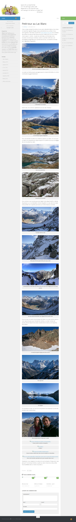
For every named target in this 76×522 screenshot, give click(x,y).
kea (12, 44)
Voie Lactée (4, 52)
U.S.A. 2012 (5, 67)
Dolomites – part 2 (50, 484)
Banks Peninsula (10, 36)
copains (4, 41)
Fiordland (16, 41)
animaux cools (6, 34)
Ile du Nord (5, 44)
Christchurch (5, 39)
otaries (5, 45)
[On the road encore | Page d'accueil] (10, 10)
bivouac (4, 37)
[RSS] (16, 18)
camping (11, 38)
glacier (13, 42)
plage (8, 46)
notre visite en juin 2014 (46, 32)
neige (3, 45)
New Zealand (5, 59)
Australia (4, 36)
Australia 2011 (6, 73)
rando (30, 470)
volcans (9, 52)
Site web (25, 506)
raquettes (4, 49)
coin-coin (14, 39)
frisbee (3, 42)
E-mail (42, 502)
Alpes (23, 18)
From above (8, 42)
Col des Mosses (69, 42)
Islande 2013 (5, 64)
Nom (24, 502)
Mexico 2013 (5, 62)
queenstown (9, 47)
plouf (11, 46)
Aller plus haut (25, 484)
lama (16, 44)
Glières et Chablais (38, 484)
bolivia (7, 37)
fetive (64, 38)
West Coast (13, 52)
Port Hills (4, 47)
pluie (15, 46)
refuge (7, 49)
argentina (13, 34)
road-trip (11, 49)
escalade (8, 41)
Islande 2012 (5, 70)
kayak (10, 44)
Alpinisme (12, 33)
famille (11, 41)
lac (27, 470)
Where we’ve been (6, 81)
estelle (25, 26)
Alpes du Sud (6, 33)
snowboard (9, 50)
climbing (10, 39)
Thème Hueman (18, 518)
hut (16, 42)
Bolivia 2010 (5, 78)
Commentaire (26, 494)
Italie (8, 44)
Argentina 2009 (6, 75)
